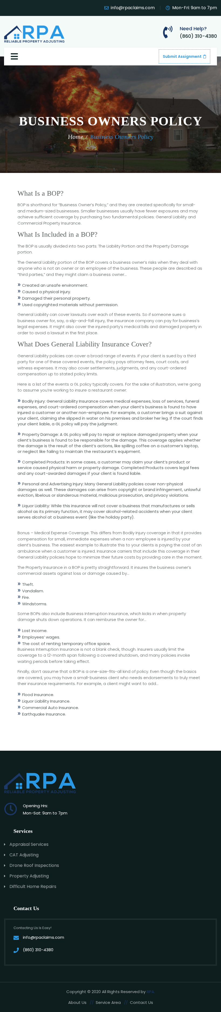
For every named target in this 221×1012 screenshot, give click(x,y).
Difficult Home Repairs (32, 886)
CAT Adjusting (24, 855)
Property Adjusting (29, 876)
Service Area (108, 1002)
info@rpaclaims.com (133, 8)
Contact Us (141, 1002)
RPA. (151, 991)
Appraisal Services (29, 844)
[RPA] (35, 33)
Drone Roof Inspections (34, 865)
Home (76, 137)
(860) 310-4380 (198, 36)
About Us (77, 1002)
